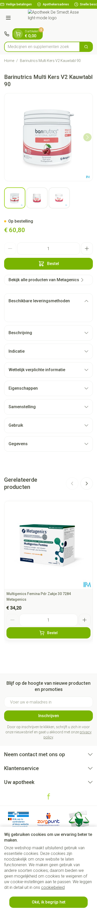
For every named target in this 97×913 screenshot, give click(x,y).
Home (9, 61)
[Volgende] (87, 137)
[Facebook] (49, 796)
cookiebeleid (53, 887)
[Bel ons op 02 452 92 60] (6, 33)
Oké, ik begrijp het (48, 902)
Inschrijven (48, 715)
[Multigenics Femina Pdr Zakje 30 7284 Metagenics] (48, 545)
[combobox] (42, 47)
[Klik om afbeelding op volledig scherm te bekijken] (48, 137)
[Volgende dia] (86, 483)
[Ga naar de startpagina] (53, 18)
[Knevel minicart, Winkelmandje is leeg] (18, 34)
